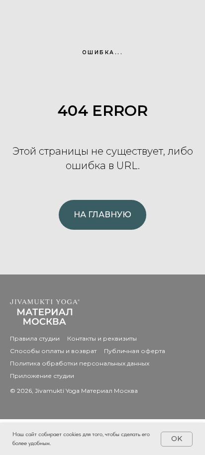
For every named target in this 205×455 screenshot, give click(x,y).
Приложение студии (42, 375)
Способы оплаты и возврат (53, 351)
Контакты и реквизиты (102, 338)
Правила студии (35, 338)
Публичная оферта (134, 351)
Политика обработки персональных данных (79, 363)
